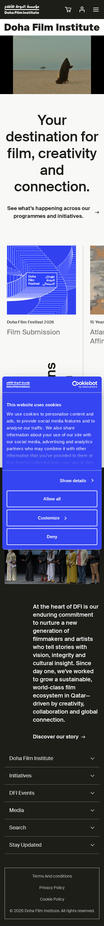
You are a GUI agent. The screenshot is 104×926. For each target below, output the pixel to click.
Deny (52, 536)
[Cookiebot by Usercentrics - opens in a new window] (73, 384)
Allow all (52, 498)
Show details (73, 480)
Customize (49, 517)
